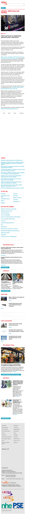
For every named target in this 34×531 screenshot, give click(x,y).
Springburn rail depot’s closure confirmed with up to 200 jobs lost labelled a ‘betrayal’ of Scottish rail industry (12, 163)
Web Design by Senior (6, 510)
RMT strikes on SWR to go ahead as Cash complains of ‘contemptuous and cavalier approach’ (13, 173)
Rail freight (3, 234)
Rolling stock (4, 226)
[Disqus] (13, 136)
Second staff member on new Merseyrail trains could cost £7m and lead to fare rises (13, 170)
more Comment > (6, 290)
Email (9, 113)
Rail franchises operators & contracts (9, 228)
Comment (21, 113)
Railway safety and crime (6, 211)
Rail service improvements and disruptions (10, 216)
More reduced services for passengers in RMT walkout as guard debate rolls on (11, 185)
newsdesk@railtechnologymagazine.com (14, 478)
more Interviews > (6, 418)
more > (10, 300)
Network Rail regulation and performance (10, 230)
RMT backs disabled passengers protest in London (12, 188)
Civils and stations (5, 212)
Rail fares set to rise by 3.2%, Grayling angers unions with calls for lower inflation (11, 176)
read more (3, 255)
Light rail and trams (5, 232)
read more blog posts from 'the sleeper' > (11, 374)
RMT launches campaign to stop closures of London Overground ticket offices (12, 167)
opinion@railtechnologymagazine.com (9, 108)
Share (15, 113)
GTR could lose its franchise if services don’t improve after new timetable (11, 179)
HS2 (2, 224)
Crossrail (3, 220)
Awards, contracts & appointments (9, 236)
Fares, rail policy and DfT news (8, 218)
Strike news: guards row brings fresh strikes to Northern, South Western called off (11, 182)
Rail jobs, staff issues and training (8, 209)
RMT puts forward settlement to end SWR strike (11, 160)
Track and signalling (5, 214)
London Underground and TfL (7, 222)
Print (4, 113)
